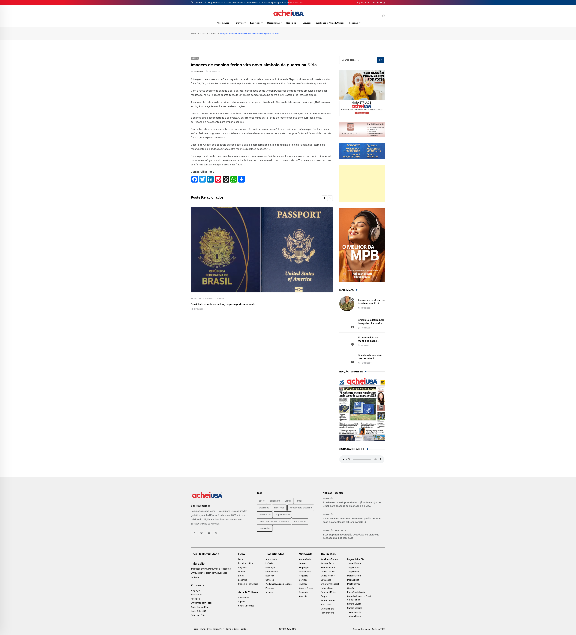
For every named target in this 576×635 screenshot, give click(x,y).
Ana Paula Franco (329, 559)
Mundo (213, 33)
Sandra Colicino (354, 608)
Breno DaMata (328, 567)
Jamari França (354, 563)
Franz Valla (326, 604)
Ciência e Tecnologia (248, 584)
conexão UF (265, 514)
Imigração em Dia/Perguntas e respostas (211, 569)
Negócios (291, 23)
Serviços (307, 23)
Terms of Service (232, 629)
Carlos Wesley (327, 576)
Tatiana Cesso (354, 616)
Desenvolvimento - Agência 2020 (369, 629)
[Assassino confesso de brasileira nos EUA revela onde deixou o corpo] (346, 303)
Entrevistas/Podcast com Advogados (209, 573)
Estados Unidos (207, 299)
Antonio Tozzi (327, 563)
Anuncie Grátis (206, 629)
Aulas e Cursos (306, 588)
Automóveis (223, 23)
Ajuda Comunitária (199, 607)
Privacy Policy (218, 629)
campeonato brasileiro (301, 507)
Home (193, 33)
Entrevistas (196, 594)
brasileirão (279, 507)
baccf (262, 500)
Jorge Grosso (353, 567)
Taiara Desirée (354, 612)
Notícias (195, 577)
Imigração (328, 498)
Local (240, 559)
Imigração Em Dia (355, 559)
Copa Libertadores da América (274, 521)
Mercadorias (273, 23)
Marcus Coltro (354, 576)
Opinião (350, 588)
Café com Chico (198, 615)
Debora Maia (327, 588)
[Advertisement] (362, 183)
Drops (324, 596)
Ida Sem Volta (327, 613)
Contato (244, 629)
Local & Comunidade (205, 554)
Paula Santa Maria (356, 592)
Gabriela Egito (327, 609)
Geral (203, 33)
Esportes (242, 580)
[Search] (383, 16)
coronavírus (265, 528)
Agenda (242, 601)
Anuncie (269, 592)
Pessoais (353, 23)
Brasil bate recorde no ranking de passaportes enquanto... (224, 304)
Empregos (255, 23)
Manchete (340, 530)
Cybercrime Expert (330, 584)
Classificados (275, 554)
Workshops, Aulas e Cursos (330, 23)
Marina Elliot (353, 580)
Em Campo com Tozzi (201, 603)
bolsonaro (275, 500)
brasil (299, 500)
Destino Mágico (328, 592)
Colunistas (328, 554)
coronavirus (300, 521)
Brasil (194, 299)
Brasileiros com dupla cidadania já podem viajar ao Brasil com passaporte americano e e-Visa (258, 2)
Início (196, 629)
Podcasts (197, 585)
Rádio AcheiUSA (198, 611)
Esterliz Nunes (328, 600)
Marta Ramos (353, 584)
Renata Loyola (354, 604)
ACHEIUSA (198, 71)
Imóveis (240, 23)
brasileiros (264, 507)
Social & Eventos (246, 606)
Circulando (326, 580)
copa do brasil (283, 514)
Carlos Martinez (328, 571)
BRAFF (288, 500)
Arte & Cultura (248, 592)
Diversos (303, 584)
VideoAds (305, 554)
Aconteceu (243, 597)
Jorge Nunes (353, 571)
